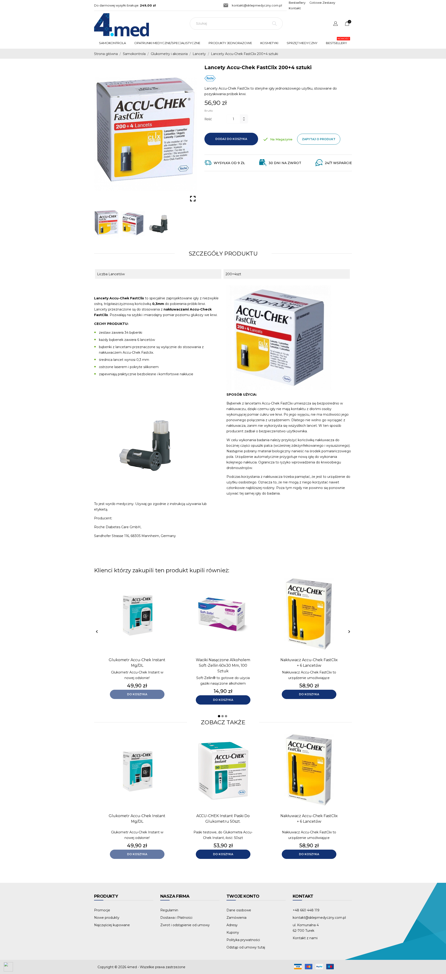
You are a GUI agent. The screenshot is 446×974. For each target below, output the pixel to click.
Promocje (102, 910)
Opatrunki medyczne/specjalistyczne (168, 41)
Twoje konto (242, 896)
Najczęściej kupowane (112, 925)
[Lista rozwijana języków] (335, 24)
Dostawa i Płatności (176, 918)
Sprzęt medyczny (302, 43)
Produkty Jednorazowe (231, 41)
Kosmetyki (269, 43)
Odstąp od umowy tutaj (245, 947)
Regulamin (169, 910)
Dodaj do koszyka (231, 139)
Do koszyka (137, 694)
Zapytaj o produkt (318, 139)
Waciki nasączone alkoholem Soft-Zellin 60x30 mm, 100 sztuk (223, 665)
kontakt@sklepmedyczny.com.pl (257, 5)
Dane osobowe (238, 910)
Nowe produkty (106, 918)
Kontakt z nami (305, 938)
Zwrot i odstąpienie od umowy (185, 925)
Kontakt (295, 8)
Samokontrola (112, 43)
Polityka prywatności (243, 940)
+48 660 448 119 (306, 910)
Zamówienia (236, 918)
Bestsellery (297, 2)
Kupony (232, 932)
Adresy (232, 925)
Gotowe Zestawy (322, 2)
